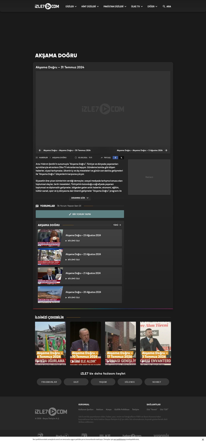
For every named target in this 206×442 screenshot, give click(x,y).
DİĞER (151, 6)
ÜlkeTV (105, 436)
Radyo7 (62, 436)
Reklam (99, 409)
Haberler (43, 158)
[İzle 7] (47, 6)
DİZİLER (70, 6)
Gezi (76, 382)
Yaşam (103, 382)
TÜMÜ (116, 225)
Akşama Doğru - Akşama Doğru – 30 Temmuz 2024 (67, 150)
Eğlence (130, 382)
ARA (168, 6)
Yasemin (161, 436)
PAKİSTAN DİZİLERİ (114, 6)
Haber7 (132, 436)
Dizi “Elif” (164, 409)
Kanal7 (40, 436)
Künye (109, 409)
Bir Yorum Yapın (81, 214)
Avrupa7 (84, 436)
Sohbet (156, 382)
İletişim (135, 409)
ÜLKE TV (135, 6)
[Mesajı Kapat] (203, 439)
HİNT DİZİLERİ (88, 6)
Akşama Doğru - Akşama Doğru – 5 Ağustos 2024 (140, 150)
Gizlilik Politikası (121, 409)
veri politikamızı (120, 439)
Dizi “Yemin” (152, 409)
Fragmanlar (49, 382)
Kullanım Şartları (85, 409)
